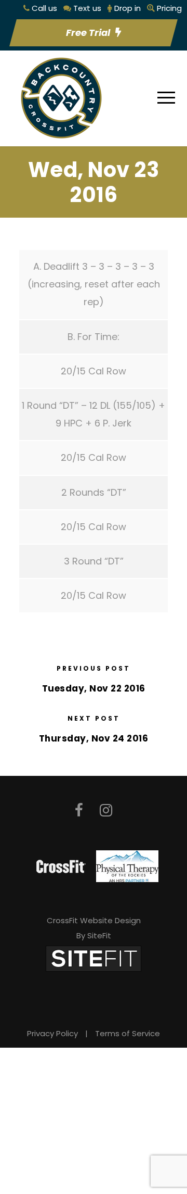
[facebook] (79, 810)
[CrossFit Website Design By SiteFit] (93, 957)
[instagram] (106, 810)
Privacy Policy (52, 1033)
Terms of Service (127, 1033)
